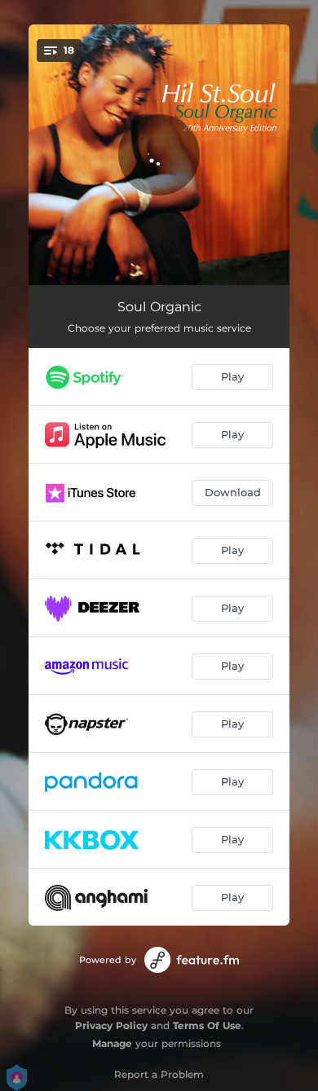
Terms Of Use (207, 1025)
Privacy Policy (111, 1025)
